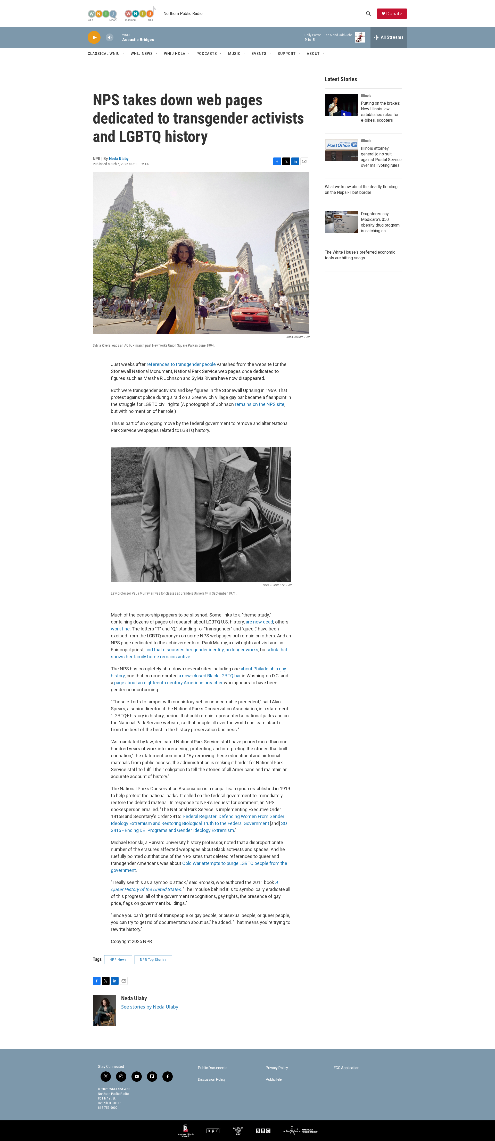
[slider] (118, 37)
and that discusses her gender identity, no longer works (201, 649)
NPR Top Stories (153, 959)
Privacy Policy (277, 1068)
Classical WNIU (104, 54)
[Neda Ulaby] (104, 1010)
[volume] (109, 37)
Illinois (366, 96)
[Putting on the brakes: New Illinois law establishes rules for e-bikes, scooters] (341, 105)
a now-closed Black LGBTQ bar (210, 675)
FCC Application (346, 1068)
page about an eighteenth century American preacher (168, 682)
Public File (274, 1079)
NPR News (118, 959)
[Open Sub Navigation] (123, 54)
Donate (394, 13)
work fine (120, 628)
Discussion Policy (212, 1079)
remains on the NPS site (259, 404)
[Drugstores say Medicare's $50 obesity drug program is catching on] (341, 222)
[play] (94, 37)
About (313, 54)
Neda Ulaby (119, 158)
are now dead (259, 621)
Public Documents (212, 1068)
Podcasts (206, 54)
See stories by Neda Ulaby (149, 1007)
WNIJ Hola (174, 54)
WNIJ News (142, 54)
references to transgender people (181, 364)
